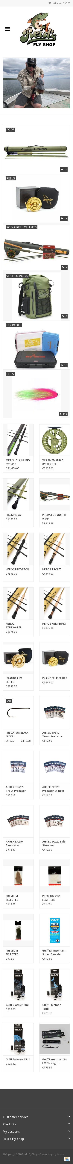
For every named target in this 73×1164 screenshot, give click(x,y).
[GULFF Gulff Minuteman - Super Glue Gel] (54, 930)
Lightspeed (59, 1154)
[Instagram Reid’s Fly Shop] (43, 1100)
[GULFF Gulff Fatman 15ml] (18, 1039)
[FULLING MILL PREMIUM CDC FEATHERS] (54, 876)
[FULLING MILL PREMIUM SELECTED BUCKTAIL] (18, 876)
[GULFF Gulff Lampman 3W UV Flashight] (54, 1039)
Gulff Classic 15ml (17, 1005)
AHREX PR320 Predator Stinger (53, 788)
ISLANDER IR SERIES (54, 678)
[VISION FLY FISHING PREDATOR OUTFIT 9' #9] (54, 494)
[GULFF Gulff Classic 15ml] (18, 985)
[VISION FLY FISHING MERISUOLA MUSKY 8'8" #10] (18, 440)
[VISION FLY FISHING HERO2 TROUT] (54, 549)
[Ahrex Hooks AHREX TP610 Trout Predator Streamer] (54, 712)
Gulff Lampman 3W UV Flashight (54, 1061)
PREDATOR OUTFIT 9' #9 (54, 516)
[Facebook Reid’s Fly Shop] (30, 1100)
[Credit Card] (66, 1158)
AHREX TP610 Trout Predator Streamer (52, 734)
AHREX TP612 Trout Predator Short (16, 789)
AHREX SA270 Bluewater (14, 843)
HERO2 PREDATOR (17, 569)
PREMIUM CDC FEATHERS (51, 898)
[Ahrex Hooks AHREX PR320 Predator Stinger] (54, 767)
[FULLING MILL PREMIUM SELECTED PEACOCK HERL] (18, 930)
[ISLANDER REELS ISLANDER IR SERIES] (54, 658)
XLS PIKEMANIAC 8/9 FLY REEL (52, 462)
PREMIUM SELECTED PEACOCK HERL (15, 952)
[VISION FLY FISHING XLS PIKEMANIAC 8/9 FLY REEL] (54, 440)
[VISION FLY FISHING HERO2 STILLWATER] (18, 603)
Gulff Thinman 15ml (51, 1006)
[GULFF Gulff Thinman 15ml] (54, 985)
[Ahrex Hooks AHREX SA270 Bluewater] (18, 821)
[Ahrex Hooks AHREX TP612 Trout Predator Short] (18, 767)
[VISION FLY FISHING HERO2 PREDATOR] (18, 549)
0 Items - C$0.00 (61, 3)
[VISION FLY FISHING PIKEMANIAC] (18, 494)
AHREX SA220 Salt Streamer (53, 843)
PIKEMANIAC (14, 515)
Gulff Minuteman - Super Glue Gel (54, 952)
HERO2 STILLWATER (14, 625)
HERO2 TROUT (51, 569)
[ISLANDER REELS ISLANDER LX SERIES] (18, 658)
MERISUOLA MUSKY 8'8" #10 (18, 462)
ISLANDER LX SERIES (14, 680)
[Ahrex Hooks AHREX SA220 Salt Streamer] (54, 821)
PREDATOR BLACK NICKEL (17, 734)
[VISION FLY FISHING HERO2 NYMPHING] (54, 603)
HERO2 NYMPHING (54, 623)
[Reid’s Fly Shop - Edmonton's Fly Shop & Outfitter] (44, 29)
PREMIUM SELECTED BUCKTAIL (12, 898)
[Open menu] (7, 28)
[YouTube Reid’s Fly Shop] (36, 1100)
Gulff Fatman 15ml (18, 1059)
